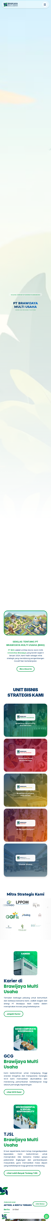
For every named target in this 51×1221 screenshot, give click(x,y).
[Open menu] (44, 4)
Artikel (15, 1209)
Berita (7, 1209)
